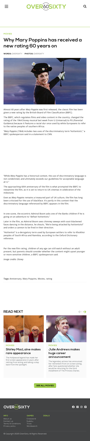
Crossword (31, 419)
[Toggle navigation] (6, 6)
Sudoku (30, 421)
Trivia (29, 424)
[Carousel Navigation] (82, 312)
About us (8, 419)
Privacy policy (10, 426)
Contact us (8, 421)
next (84, 312)
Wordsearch (32, 426)
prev (80, 312)
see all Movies (45, 386)
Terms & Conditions (12, 424)
